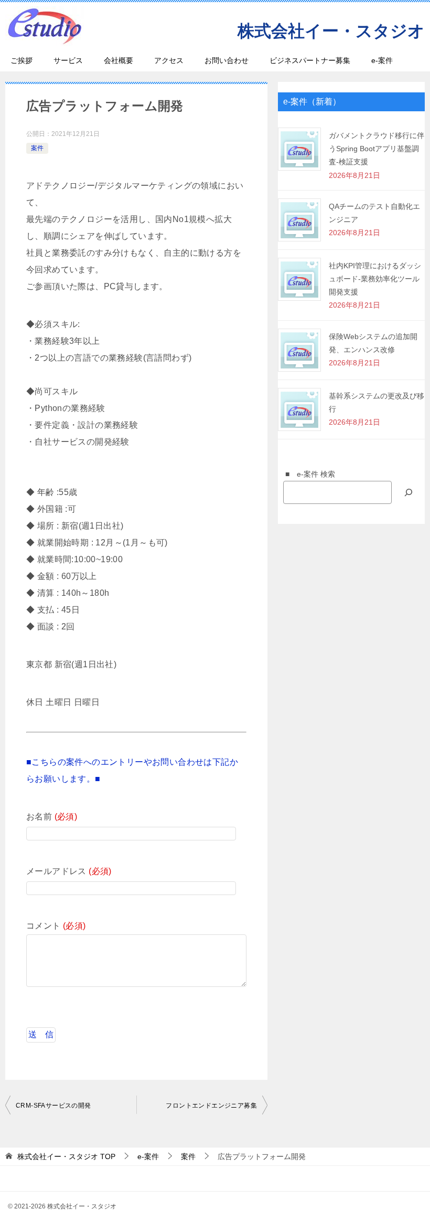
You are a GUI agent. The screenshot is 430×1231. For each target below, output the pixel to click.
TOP (66, 1156)
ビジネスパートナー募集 (310, 60)
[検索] (408, 492)
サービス (68, 60)
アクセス (169, 60)
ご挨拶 (21, 60)
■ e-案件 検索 (306, 474)
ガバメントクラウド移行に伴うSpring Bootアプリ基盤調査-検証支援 (376, 148)
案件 (37, 148)
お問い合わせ (227, 60)
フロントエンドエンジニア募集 (211, 1105)
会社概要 (118, 60)
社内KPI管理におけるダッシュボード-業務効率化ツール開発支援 (375, 278)
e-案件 (382, 60)
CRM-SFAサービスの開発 (53, 1105)
